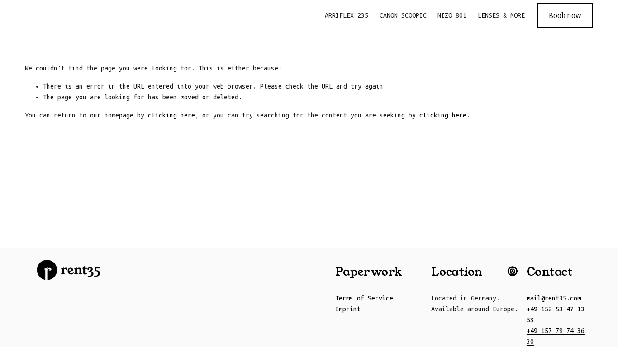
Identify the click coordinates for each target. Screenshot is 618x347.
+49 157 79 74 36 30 (556, 336)
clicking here (171, 115)
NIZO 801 (451, 15)
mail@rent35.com (554, 298)
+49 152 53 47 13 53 (556, 314)
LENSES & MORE (501, 15)
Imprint (348, 309)
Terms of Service (364, 298)
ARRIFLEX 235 (346, 15)
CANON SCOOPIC (403, 15)
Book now (565, 15)
